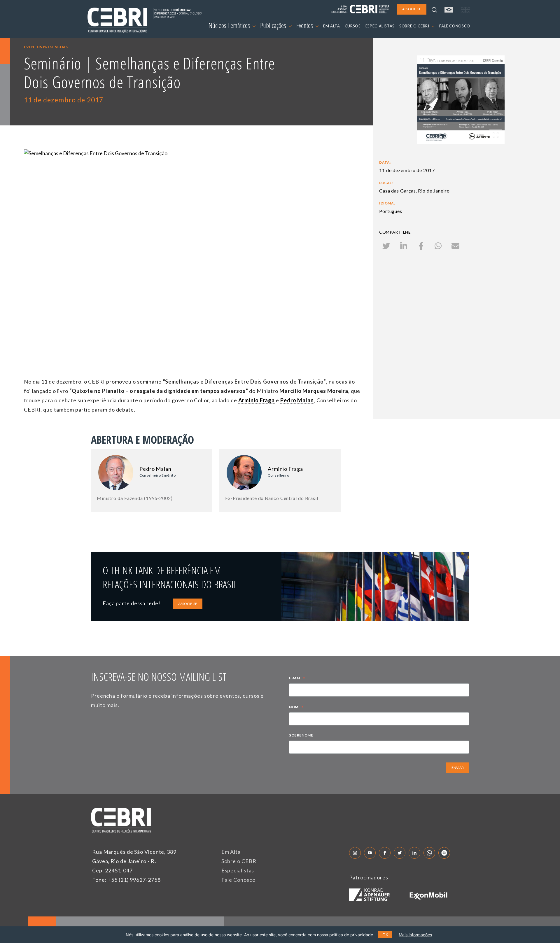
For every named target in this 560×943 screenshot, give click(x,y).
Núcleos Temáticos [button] (230, 25)
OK (385, 934)
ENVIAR (458, 767)
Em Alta (231, 851)
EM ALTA (331, 26)
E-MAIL (297, 679)
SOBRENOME (301, 735)
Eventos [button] (305, 25)
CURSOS (353, 26)
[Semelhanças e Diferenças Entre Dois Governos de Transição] (193, 244)
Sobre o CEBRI (239, 861)
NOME (296, 707)
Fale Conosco (238, 879)
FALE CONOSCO (454, 26)
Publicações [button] (273, 25)
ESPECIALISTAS (380, 26)
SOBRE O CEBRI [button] (414, 26)
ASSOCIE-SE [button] (411, 9)
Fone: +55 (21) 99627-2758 (126, 879)
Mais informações (415, 934)
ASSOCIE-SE (187, 603)
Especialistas (237, 870)
